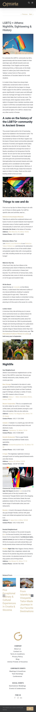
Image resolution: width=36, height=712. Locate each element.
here (20, 491)
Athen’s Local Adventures (13, 243)
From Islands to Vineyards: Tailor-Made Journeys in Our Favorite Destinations (27, 601)
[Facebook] (15, 698)
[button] (4, 595)
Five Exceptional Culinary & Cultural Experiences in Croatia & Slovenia (9, 600)
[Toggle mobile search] (29, 3)
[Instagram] (18, 698)
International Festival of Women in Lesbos (16, 334)
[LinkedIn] (21, 698)
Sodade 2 (6, 423)
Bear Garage (7, 384)
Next (30, 14)
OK (30, 708)
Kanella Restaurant (9, 437)
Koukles (5, 549)
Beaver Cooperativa (9, 403)
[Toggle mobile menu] (32, 3)
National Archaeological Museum (13, 217)
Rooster (5, 510)
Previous (25, 14)
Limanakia (16, 287)
